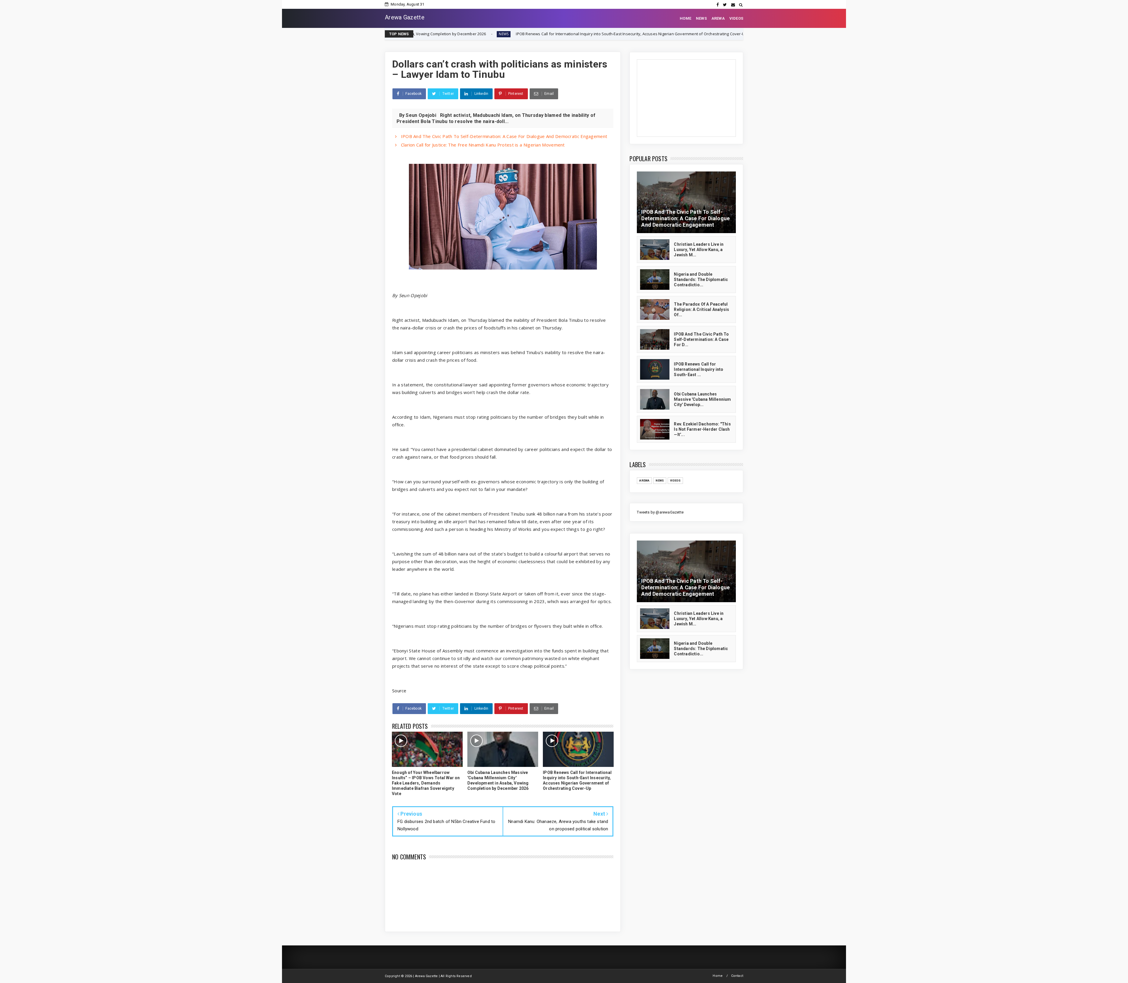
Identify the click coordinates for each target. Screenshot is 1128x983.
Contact (737, 975)
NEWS (701, 18)
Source (399, 691)
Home (718, 975)
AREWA (718, 18)
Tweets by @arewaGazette (660, 512)
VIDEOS (736, 18)
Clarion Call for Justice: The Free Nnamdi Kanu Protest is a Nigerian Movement (482, 145)
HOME (685, 18)
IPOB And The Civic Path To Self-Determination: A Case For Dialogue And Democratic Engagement (503, 136)
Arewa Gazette (404, 17)
